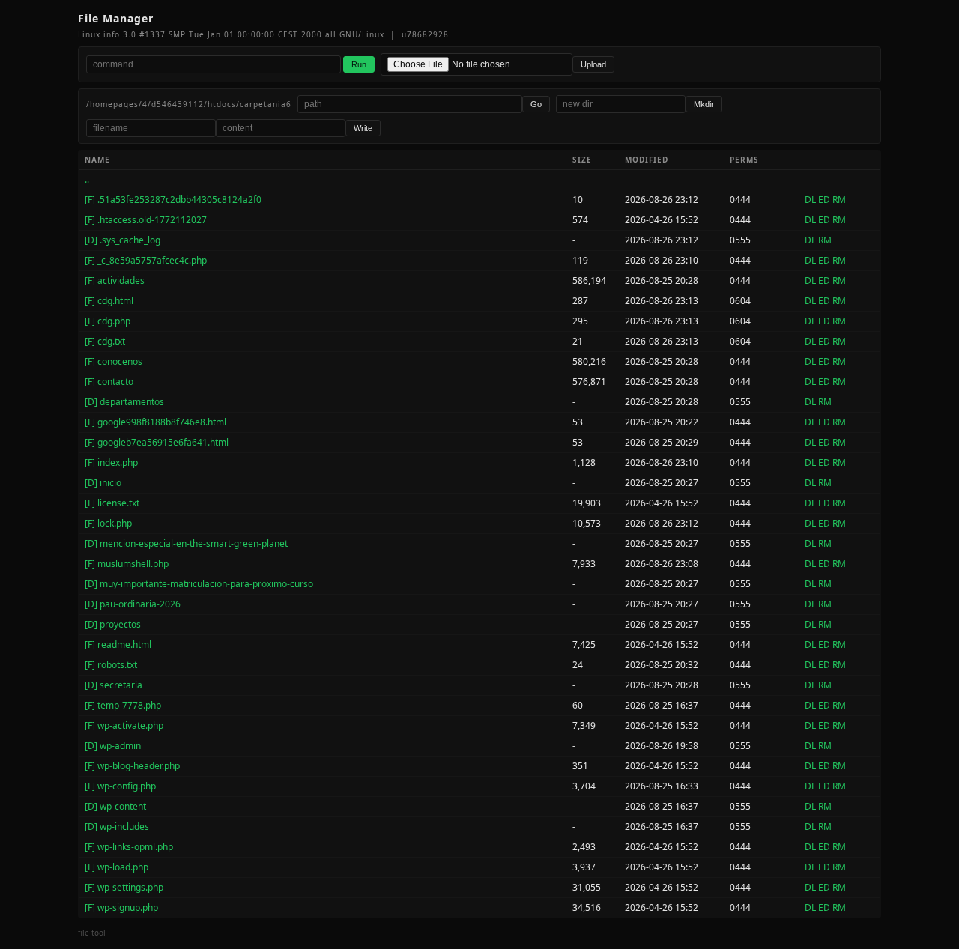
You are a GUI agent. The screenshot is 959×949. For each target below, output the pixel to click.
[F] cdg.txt (105, 341)
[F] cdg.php (107, 321)
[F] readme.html (118, 644)
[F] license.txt (112, 503)
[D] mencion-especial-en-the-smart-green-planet (186, 543)
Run (358, 64)
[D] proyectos (113, 624)
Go (536, 104)
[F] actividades (115, 280)
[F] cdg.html (109, 300)
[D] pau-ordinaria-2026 (133, 604)
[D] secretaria (113, 685)
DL (810, 199)
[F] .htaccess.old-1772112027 (146, 219)
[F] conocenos (113, 361)
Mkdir (704, 104)
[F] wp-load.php (116, 867)
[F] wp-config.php (120, 786)
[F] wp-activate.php (124, 725)
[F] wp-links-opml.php (129, 846)
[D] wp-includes (117, 826)
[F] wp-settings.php (124, 887)
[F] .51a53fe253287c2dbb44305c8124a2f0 (173, 199)
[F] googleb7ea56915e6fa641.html (157, 442)
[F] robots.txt (111, 664)
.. (87, 179)
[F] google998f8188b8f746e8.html (155, 422)
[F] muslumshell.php (127, 563)
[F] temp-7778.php (123, 705)
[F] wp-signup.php (121, 907)
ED (824, 199)
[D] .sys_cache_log (122, 240)
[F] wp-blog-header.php (132, 765)
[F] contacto (109, 381)
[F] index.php (111, 462)
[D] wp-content (115, 806)
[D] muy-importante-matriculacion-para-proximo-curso (199, 583)
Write (363, 128)
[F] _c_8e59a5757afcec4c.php (146, 260)
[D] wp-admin (113, 745)
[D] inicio (103, 482)
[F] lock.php (108, 523)
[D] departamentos (124, 401)
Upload (593, 64)
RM (839, 199)
